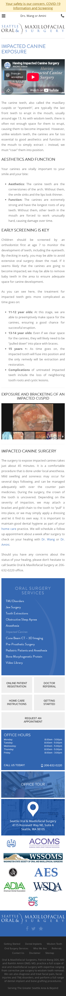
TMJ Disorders (15, 601)
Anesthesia (12, 625)
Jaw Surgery (13, 607)
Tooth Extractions (17, 613)
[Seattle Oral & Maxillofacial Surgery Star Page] (41, 928)
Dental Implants (33, 943)
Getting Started (12, 943)
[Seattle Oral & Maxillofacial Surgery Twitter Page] (33, 928)
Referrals (57, 948)
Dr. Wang (48, 539)
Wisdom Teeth (54, 943)
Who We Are (40, 948)
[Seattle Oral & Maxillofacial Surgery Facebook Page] (27, 928)
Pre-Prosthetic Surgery (20, 644)
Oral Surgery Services (33, 590)
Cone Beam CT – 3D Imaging (24, 638)
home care (8, 529)
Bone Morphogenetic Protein (24, 656)
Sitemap (49, 953)
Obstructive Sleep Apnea (21, 619)
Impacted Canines (16, 631)
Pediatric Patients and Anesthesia (26, 650)
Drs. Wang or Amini (33, 16)
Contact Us (18, 953)
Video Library (14, 662)
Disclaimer (34, 953)
